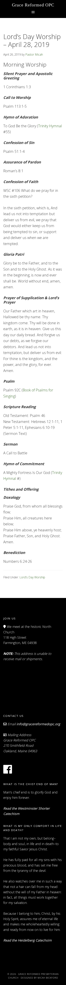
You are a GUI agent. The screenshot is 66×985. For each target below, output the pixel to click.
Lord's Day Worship (32, 577)
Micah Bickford (48, 977)
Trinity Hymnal (50, 125)
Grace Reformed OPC (33, 5)
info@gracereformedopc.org (38, 724)
